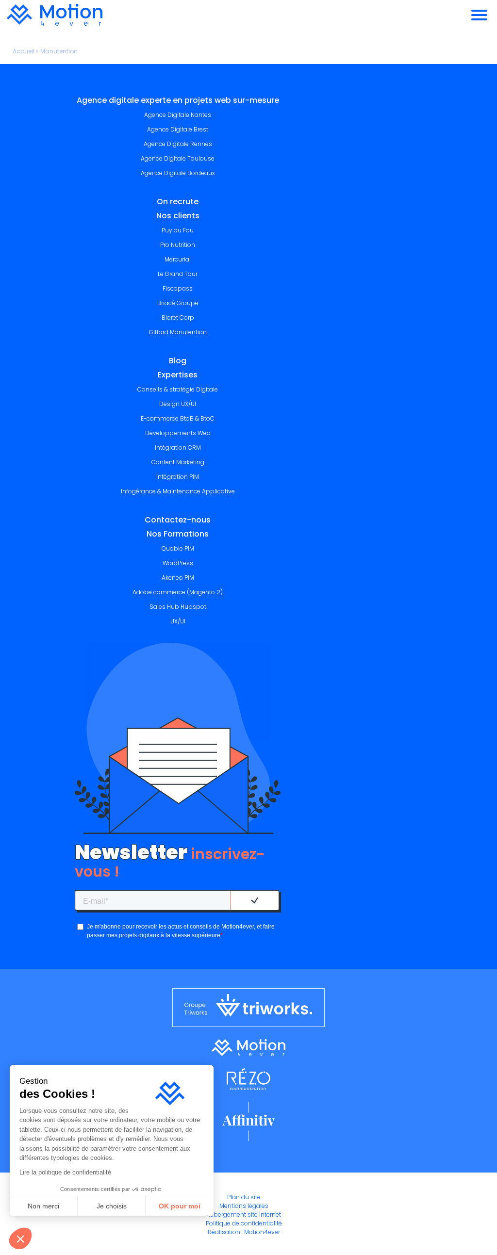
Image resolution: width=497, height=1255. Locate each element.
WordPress (178, 563)
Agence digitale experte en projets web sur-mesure (178, 100)
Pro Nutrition (177, 245)
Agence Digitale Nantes (177, 115)
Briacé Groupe (178, 303)
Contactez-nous (178, 519)
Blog (177, 360)
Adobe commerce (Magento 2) (178, 592)
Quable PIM (178, 548)
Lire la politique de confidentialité (65, 1172)
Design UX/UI (177, 404)
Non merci (43, 1206)
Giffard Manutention (178, 332)
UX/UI (177, 621)
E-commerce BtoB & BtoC (178, 418)
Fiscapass (178, 288)
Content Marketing (177, 462)
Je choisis (112, 1206)
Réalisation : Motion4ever (244, 1232)
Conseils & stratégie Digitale (177, 389)
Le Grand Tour (178, 274)
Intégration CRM (178, 447)
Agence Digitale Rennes (178, 144)
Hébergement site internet (243, 1214)
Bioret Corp (178, 317)
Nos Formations (178, 533)
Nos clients (177, 215)
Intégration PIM (177, 477)
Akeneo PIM (178, 577)
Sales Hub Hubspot (177, 607)
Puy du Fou (178, 230)
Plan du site (244, 1197)
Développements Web (178, 433)
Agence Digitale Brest (177, 129)
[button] (20, 1238)
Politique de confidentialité (244, 1223)
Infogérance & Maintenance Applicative (178, 491)
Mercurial (178, 259)
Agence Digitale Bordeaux (178, 173)
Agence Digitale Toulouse (178, 158)
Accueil (23, 51)
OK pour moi (179, 1206)
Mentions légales (243, 1206)
